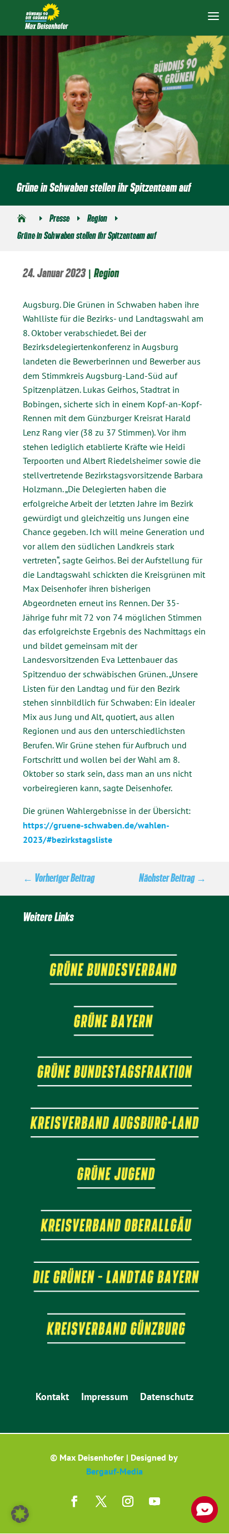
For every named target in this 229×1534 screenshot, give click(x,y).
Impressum (104, 1398)
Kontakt (52, 1398)
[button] (20, 1514)
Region (106, 273)
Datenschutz (166, 1398)
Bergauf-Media (114, 1471)
